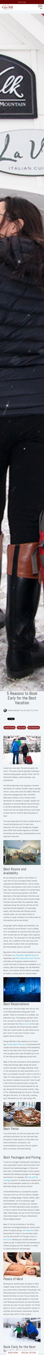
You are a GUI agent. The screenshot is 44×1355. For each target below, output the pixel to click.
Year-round (21, 727)
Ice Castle (26, 1024)
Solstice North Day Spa (15, 1044)
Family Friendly (9, 727)
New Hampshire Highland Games (24, 955)
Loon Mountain (27, 1230)
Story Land (7, 1239)
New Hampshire (33, 727)
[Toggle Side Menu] (40, 6)
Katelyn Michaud (13, 710)
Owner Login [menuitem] (22, 2)
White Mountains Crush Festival (28, 958)
